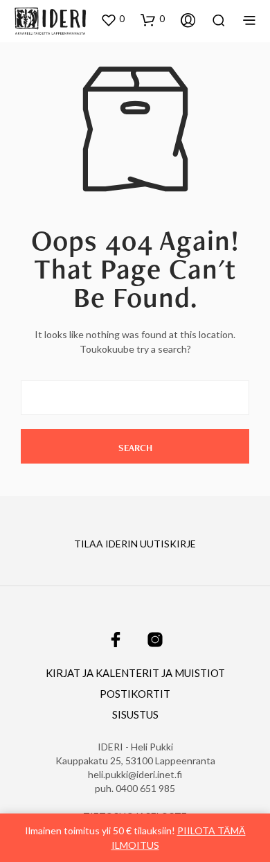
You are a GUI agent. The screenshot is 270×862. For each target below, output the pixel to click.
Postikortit (135, 693)
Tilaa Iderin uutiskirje (135, 543)
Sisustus (135, 714)
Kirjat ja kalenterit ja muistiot (135, 673)
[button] (112, 19)
